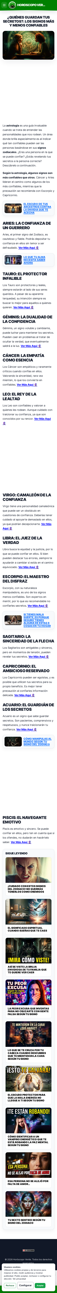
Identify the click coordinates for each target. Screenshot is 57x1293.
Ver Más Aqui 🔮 (28, 247)
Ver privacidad (19, 1279)
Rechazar (10, 1285)
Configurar (25, 1285)
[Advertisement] (28, 92)
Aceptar (40, 1285)
